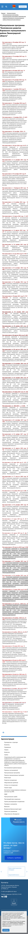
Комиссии (7, 752)
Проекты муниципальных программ (14, 775)
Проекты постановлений (11, 770)
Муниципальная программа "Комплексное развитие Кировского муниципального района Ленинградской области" (14, 18)
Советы (6, 754)
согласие (23, 921)
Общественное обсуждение (11, 814)
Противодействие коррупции (12, 799)
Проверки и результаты (10, 804)
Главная (3, 13)
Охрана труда (8, 787)
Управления (7, 747)
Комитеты (7, 745)
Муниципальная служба (10, 796)
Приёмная (23, 6)
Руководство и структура (11, 742)
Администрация (11, 13)
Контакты (4, 882)
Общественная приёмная (11, 782)
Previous (1, 871)
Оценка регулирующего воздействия (14, 801)
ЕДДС (5, 794)
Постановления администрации (13, 767)
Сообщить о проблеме (14, 858)
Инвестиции (7, 777)
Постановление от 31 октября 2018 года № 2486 (14, 490)
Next (27, 871)
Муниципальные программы (10, 15)
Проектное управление (10, 811)
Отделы (6, 749)
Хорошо (5, 930)
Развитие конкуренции (10, 780)
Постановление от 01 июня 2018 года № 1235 (14, 462)
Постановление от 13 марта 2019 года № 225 (14, 519)
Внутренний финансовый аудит (12, 809)
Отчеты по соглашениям (11, 785)
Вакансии (6, 806)
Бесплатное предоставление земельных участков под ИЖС (15, 790)
